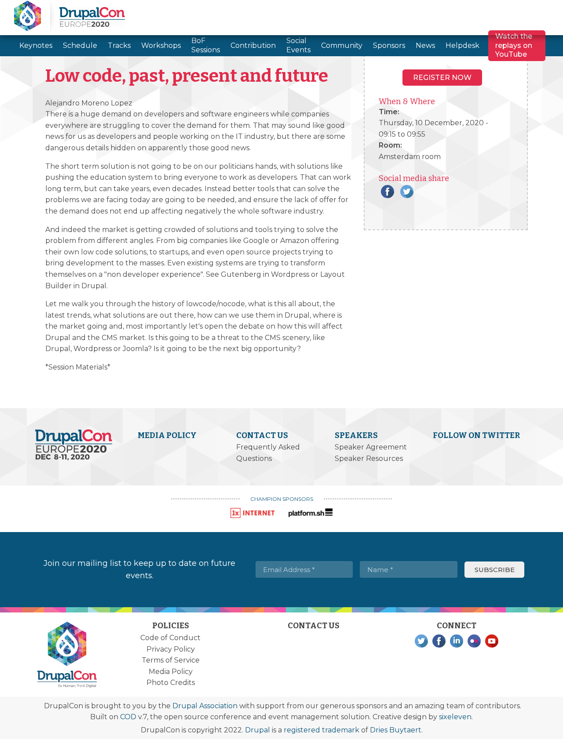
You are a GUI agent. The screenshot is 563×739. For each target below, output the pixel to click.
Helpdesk (462, 45)
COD (128, 717)
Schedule (80, 45)
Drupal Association (205, 706)
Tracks (119, 45)
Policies (170, 625)
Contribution (253, 45)
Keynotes (35, 45)
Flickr (474, 641)
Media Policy (167, 435)
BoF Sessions (205, 45)
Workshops (161, 45)
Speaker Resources (369, 458)
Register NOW (442, 77)
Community (341, 45)
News (425, 45)
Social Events (298, 45)
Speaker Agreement (371, 447)
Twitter (407, 191)
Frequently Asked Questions (268, 453)
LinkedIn (456, 641)
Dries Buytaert (395, 730)
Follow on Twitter (476, 435)
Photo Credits (170, 682)
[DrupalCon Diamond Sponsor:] (252, 513)
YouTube (492, 641)
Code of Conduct (170, 638)
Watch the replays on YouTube (513, 45)
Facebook (387, 191)
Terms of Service (171, 660)
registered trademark (321, 730)
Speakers (356, 435)
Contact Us (262, 435)
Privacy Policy (170, 649)
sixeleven (455, 717)
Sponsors (389, 45)
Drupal (257, 730)
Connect (456, 625)
